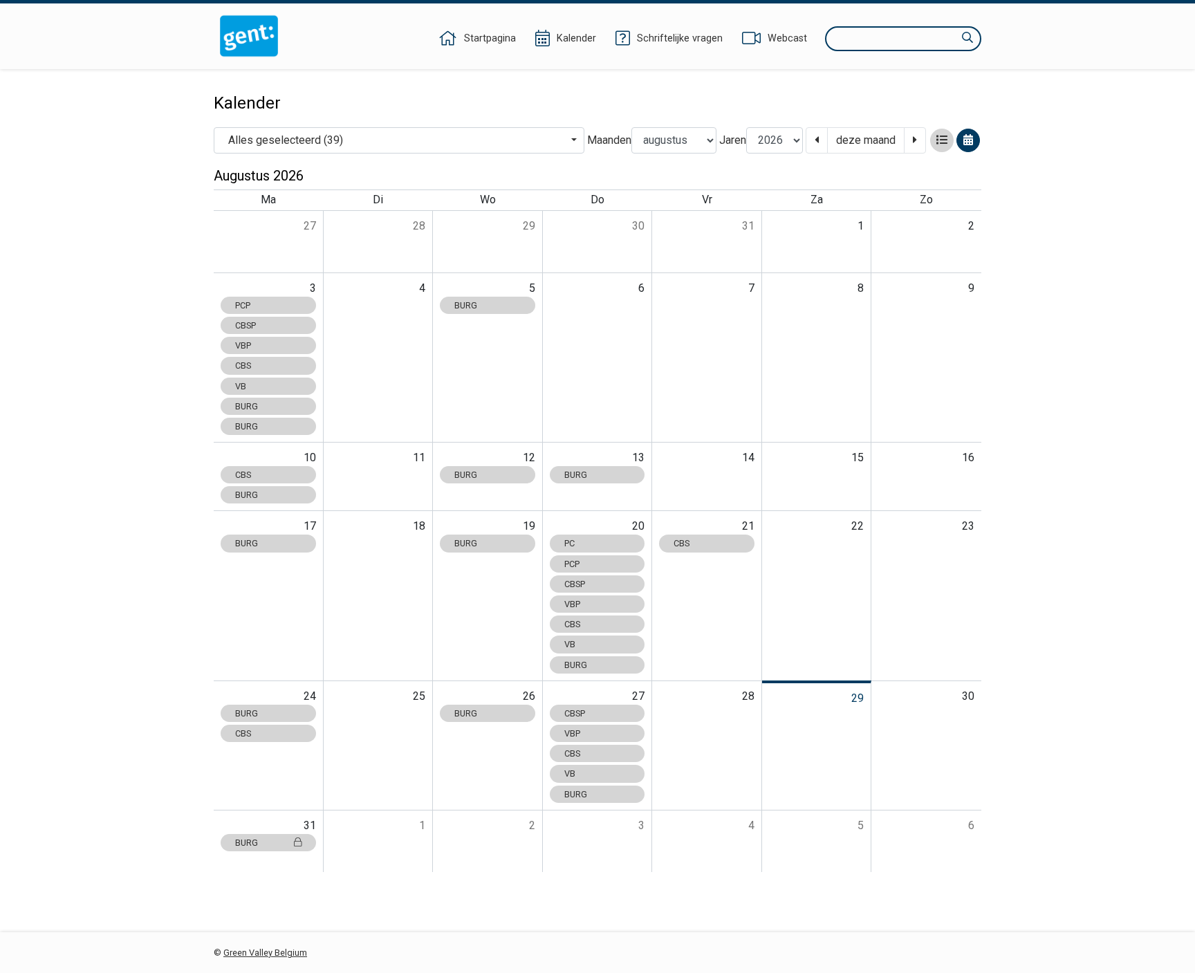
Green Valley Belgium (265, 952)
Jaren (732, 140)
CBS (243, 365)
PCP (242, 305)
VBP (243, 345)
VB (240, 386)
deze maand (866, 140)
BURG (246, 406)
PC (569, 543)
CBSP (245, 325)
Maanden (609, 140)
